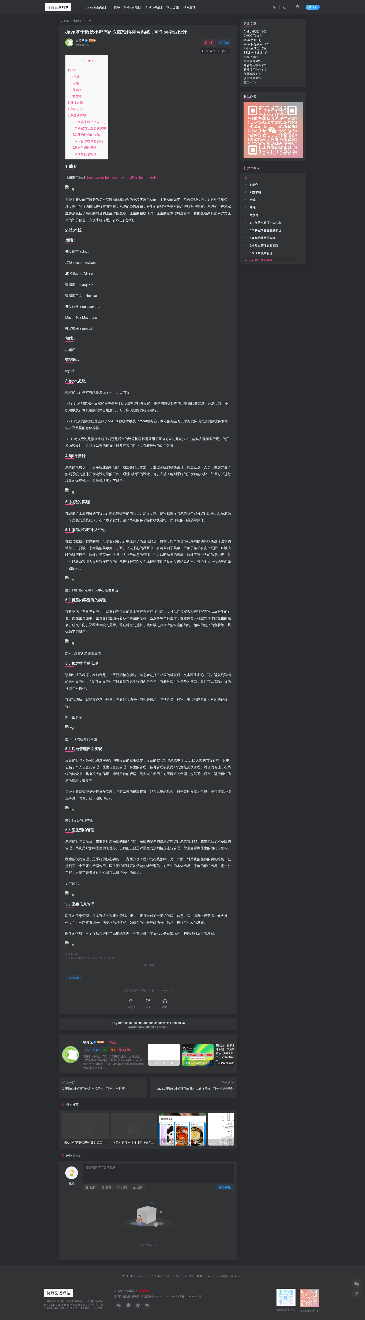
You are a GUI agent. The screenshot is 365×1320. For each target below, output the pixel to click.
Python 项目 (132, 7)
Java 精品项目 (96, 7)
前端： (77, 89)
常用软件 (249, 61)
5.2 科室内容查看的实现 (89, 128)
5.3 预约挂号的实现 (86, 134)
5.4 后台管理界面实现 (87, 141)
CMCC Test (251, 35)
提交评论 (225, 1187)
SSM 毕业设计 (253, 52)
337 (97, 1049)
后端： (77, 83)
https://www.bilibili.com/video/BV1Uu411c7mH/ (122, 177)
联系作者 (189, 7)
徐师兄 (79, 40)
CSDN (130, 1290)
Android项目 (153, 7)
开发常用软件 (252, 65)
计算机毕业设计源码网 (126, 1296)
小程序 (115, 7)
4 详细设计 (75, 109)
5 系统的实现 (77, 115)
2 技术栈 (74, 76)
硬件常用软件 (252, 69)
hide (90, 61)
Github (118, 1290)
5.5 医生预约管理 (84, 147)
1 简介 (72, 70)
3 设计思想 (75, 102)
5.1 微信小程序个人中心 (89, 121)
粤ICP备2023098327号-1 (189, 1296)
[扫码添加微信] (356, 1283)
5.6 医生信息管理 (84, 154)
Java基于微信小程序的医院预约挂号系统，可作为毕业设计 (126, 31)
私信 (226, 42)
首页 (65, 21)
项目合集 (172, 7)
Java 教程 (250, 40)
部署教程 (249, 73)
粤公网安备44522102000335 (157, 1296)
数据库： (78, 96)
